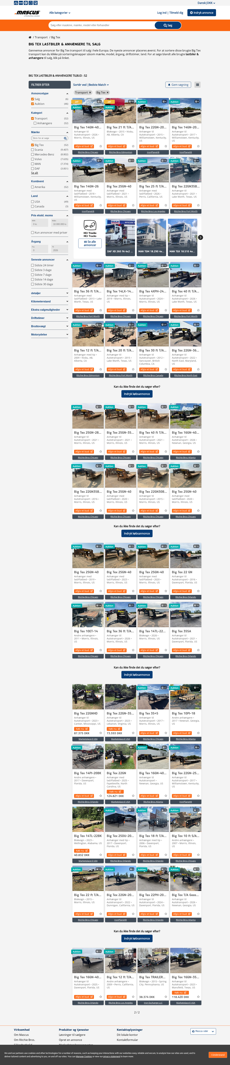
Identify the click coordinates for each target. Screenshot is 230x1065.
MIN (33, 221)
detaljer (36, 293)
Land (34, 196)
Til (53, 247)
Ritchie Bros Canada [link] (153, 375)
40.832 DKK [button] (81, 855)
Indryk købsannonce (137, 394)
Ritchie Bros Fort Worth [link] (186, 211)
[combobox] (192, 1031)
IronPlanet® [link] (153, 152)
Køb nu (80, 728)
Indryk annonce (203, 13)
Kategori (36, 112)
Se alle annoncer (90, 243)
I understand (218, 1055)
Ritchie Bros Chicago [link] (88, 152)
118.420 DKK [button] (180, 997)
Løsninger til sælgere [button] (72, 1035)
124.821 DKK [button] (115, 796)
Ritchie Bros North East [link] (185, 375)
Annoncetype (39, 93)
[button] (50, 85)
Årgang (36, 241)
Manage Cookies (84, 1056)
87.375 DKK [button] (81, 733)
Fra (33, 247)
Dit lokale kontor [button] (127, 1035)
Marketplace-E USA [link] (88, 738)
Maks (54, 221)
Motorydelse (39, 334)
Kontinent (37, 181)
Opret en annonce (70, 1040)
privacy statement (111, 1056)
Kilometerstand (41, 301)
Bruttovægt (38, 326)
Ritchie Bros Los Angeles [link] (153, 211)
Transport (41, 37)
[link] (88, 110)
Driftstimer (37, 318)
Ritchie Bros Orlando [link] (185, 597)
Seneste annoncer (43, 259)
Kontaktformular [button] (127, 1040)
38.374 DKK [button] (147, 997)
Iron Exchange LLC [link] (153, 1002)
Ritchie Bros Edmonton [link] (120, 152)
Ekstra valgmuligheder (45, 309)
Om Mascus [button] (21, 1035)
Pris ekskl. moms (42, 215)
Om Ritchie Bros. (24, 1040)
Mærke (35, 132)
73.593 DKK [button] (114, 733)
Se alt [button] (34, 173)
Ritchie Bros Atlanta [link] (185, 457)
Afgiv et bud (82, 146)
